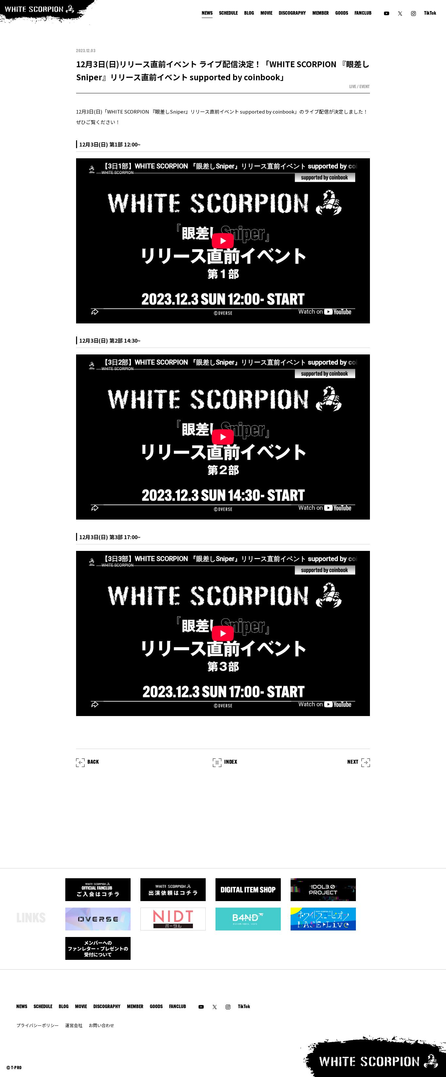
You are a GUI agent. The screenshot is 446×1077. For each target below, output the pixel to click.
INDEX (230, 762)
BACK (93, 762)
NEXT (352, 762)
